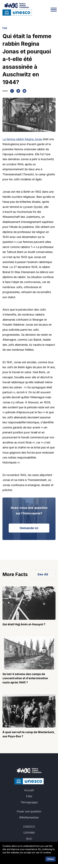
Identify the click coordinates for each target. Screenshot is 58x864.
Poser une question (29, 811)
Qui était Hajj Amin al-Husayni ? (23, 624)
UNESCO (29, 826)
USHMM (29, 832)
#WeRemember (29, 817)
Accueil (29, 790)
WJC (29, 838)
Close (50, 859)
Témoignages (29, 802)
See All (42, 574)
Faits (29, 796)
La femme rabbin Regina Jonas (22, 139)
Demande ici (29, 528)
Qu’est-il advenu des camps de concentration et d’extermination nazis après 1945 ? (25, 678)
